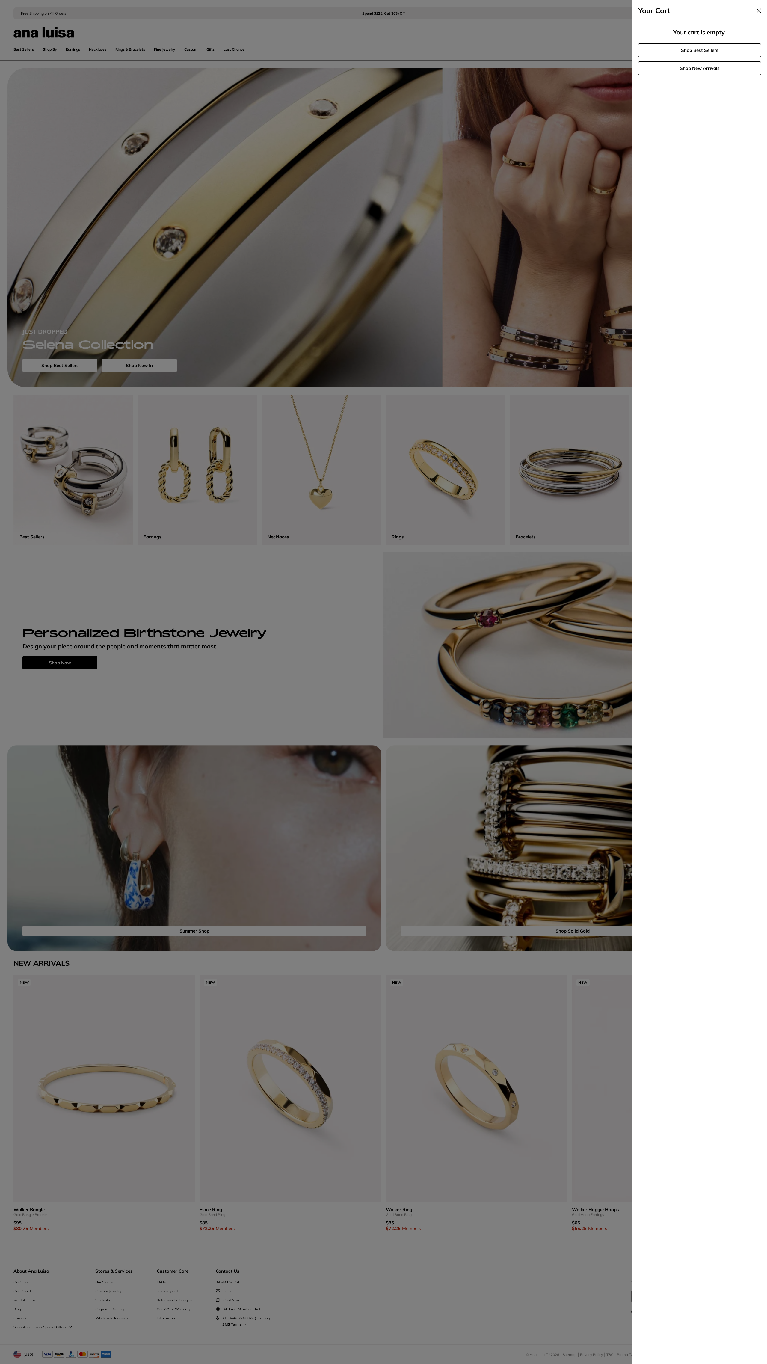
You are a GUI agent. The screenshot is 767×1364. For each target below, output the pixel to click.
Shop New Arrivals (700, 68)
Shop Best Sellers (699, 50)
